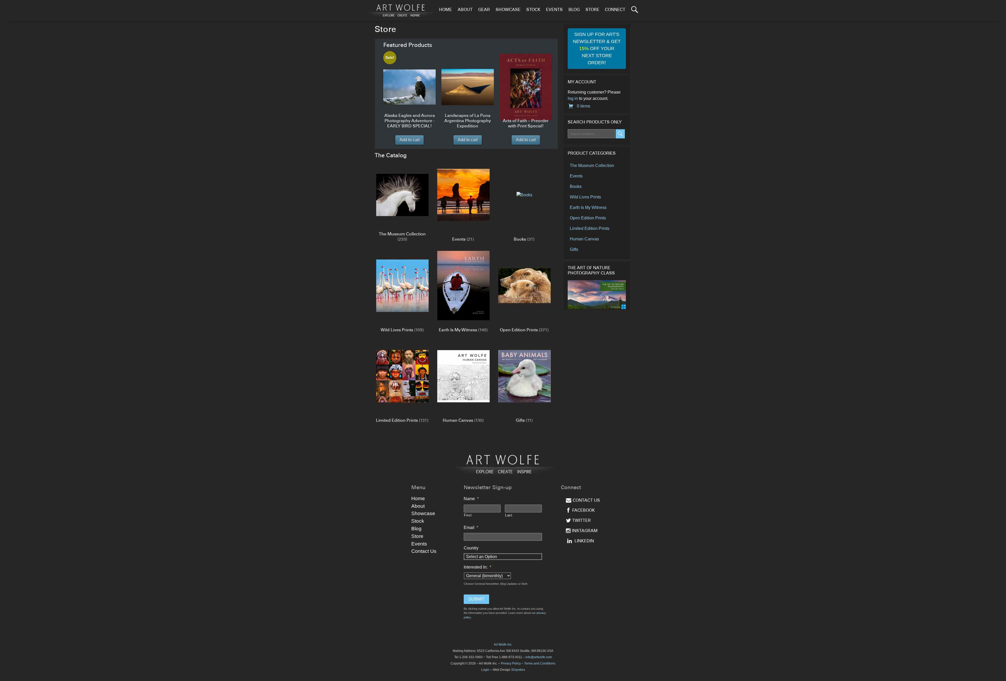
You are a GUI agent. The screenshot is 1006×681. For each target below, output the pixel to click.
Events (554, 10)
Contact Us (423, 551)
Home (445, 10)
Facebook (583, 511)
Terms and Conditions (539, 663)
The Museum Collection (592, 165)
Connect (615, 10)
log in (573, 98)
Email (471, 527)
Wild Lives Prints (585, 197)
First (468, 515)
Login (485, 670)
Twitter (581, 521)
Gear (484, 10)
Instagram (585, 531)
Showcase (508, 10)
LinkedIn (584, 541)
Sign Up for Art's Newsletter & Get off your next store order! (597, 48)
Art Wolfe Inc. (503, 644)
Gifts (574, 249)
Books (576, 186)
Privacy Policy (511, 663)
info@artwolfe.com (539, 657)
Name (471, 498)
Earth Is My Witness (588, 207)
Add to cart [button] (409, 140)
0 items (583, 106)
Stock (533, 10)
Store (592, 10)
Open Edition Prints (588, 218)
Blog (574, 10)
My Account (582, 82)
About (465, 10)
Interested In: (477, 567)
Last (508, 515)
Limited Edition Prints (589, 228)
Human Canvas (584, 239)
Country (471, 548)
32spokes (518, 670)
